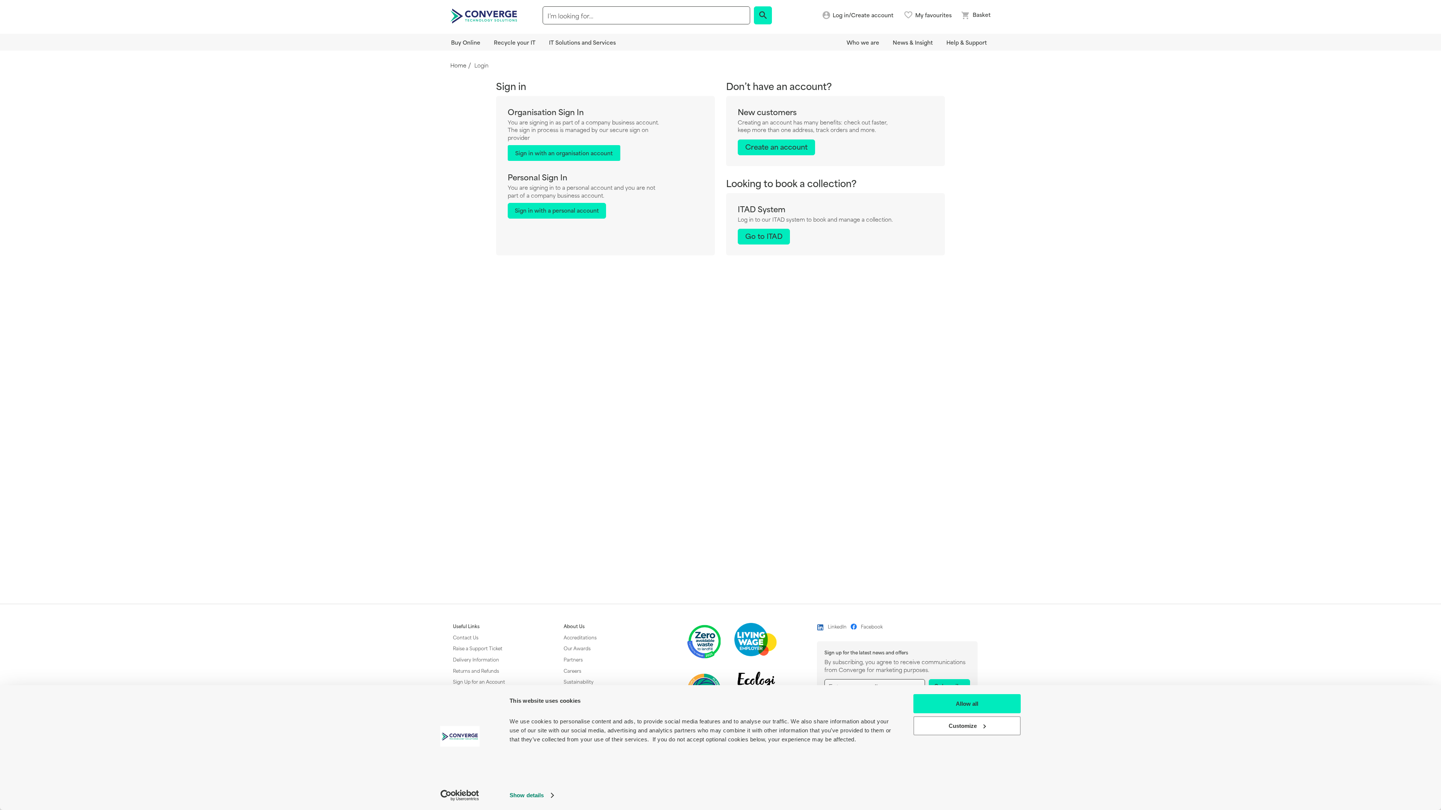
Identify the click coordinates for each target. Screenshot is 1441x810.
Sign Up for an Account (479, 681)
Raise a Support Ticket (477, 648)
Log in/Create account (863, 15)
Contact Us (465, 637)
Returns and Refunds (476, 670)
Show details (527, 795)
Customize (963, 726)
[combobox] (646, 15)
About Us (574, 626)
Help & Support (966, 42)
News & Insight (913, 42)
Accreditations (580, 637)
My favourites (933, 15)
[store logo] (484, 15)
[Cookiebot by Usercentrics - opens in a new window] (460, 795)
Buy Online (465, 42)
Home (458, 65)
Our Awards (577, 648)
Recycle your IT (514, 42)
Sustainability (579, 681)
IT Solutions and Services (582, 42)
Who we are (863, 42)
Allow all (967, 703)
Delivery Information (476, 659)
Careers (572, 670)
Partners (573, 659)
